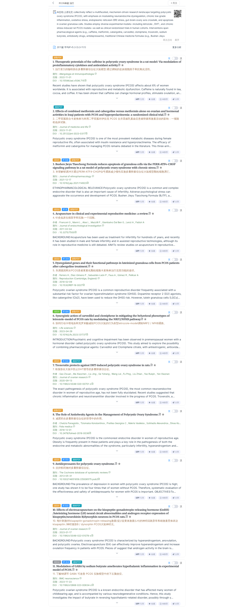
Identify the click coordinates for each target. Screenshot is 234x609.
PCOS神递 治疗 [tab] (66, 3)
